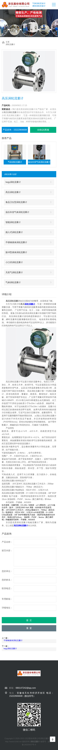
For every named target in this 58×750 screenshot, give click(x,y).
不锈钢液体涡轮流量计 (16, 242)
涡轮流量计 (10, 44)
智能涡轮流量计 (13, 222)
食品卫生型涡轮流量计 (16, 202)
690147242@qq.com (26, 688)
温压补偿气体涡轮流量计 (17, 212)
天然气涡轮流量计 (14, 272)
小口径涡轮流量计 (14, 262)
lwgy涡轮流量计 (13, 182)
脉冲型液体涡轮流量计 (16, 252)
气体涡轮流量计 (13, 282)
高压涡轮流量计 (13, 192)
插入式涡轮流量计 (14, 232)
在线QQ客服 (43, 129)
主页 (7, 42)
